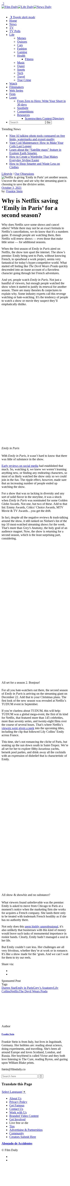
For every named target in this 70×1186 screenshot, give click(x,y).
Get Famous (16, 1105)
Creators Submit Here (22, 1136)
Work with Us (18, 1112)
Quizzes (22, 41)
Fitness (29, 59)
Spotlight (22, 108)
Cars (20, 45)
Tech (20, 73)
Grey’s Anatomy (43, 987)
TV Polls (14, 31)
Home (13, 20)
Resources (23, 115)
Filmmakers (16, 87)
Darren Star (9, 987)
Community (16, 1133)
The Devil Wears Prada (33, 991)
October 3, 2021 (12, 187)
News (13, 24)
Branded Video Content (23, 1116)
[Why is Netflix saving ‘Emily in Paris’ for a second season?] (28, 1026)
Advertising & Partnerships (26, 1129)
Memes (21, 38)
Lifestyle (7, 173)
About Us (15, 1098)
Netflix (14, 991)
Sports (21, 69)
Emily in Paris (24, 987)
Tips (12, 1126)
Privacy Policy (18, 1102)
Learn (13, 97)
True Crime (24, 80)
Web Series (16, 90)
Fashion (22, 48)
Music (21, 62)
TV (11, 27)
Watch (13, 83)
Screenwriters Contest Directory (44, 118)
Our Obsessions (24, 173)
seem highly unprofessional (41, 926)
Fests (12, 94)
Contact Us (16, 1109)
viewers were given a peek (18, 728)
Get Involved (17, 1119)
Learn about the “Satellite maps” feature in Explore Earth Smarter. (35, 151)
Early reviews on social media (20, 465)
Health (21, 55)
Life (11, 34)
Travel (21, 76)
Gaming (22, 52)
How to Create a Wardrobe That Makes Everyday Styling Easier (33, 158)
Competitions (25, 111)
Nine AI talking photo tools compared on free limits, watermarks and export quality (37, 137)
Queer (21, 66)
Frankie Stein (14, 191)
